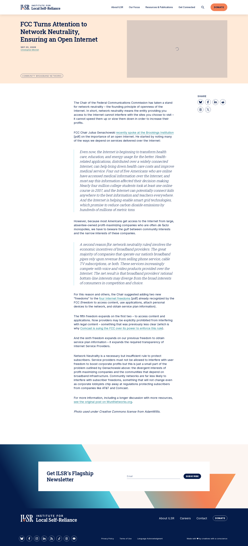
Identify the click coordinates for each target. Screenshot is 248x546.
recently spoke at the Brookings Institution (145, 132)
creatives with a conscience (214, 538)
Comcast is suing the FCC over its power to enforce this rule (121, 328)
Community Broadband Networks (42, 76)
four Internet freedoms (114, 298)
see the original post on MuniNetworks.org (103, 402)
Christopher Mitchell (30, 50)
